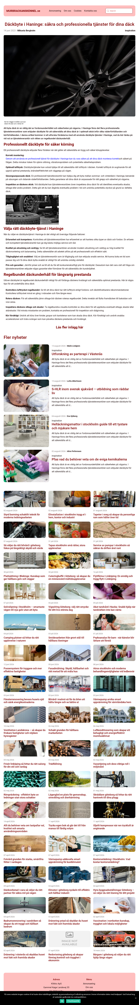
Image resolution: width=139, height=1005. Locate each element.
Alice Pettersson (74, 451)
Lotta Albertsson (74, 381)
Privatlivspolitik (73, 1001)
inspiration (130, 30)
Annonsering (55, 10)
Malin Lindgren (73, 346)
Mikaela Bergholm (26, 30)
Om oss (67, 10)
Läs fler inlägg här (69, 327)
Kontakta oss (90, 10)
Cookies (77, 10)
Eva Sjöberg (72, 416)
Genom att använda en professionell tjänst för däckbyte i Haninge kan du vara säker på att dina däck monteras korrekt (62, 158)
